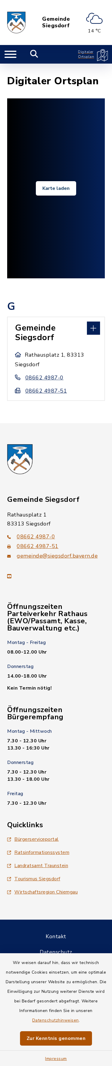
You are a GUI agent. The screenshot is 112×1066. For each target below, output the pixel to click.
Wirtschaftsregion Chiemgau (46, 892)
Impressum (56, 1059)
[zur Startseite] (16, 22)
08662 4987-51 (46, 390)
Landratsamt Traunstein (41, 865)
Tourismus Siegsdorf (37, 879)
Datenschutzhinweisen (55, 1020)
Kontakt (56, 936)
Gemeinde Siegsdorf (56, 22)
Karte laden (56, 188)
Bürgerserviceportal (36, 839)
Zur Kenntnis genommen (56, 1038)
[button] (56, 327)
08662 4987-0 (44, 377)
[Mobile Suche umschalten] (34, 54)
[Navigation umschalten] (10, 54)
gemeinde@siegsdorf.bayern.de (57, 555)
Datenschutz (56, 952)
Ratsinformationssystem (41, 852)
